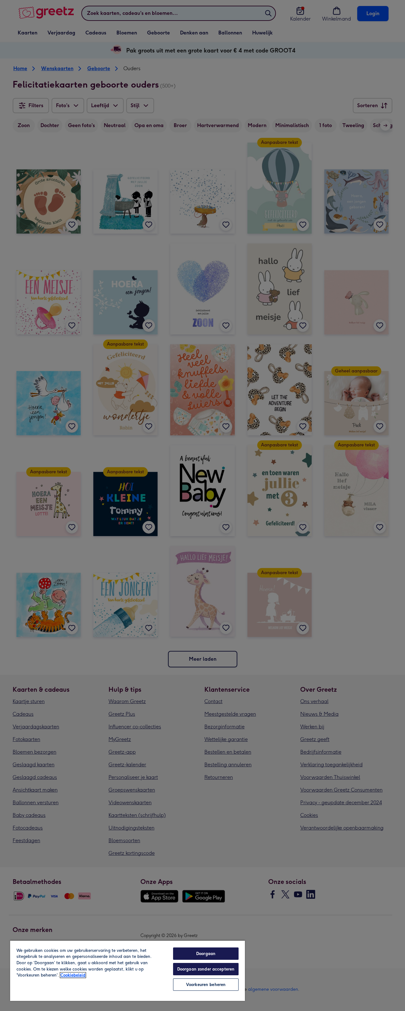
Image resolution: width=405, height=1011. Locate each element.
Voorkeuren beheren (206, 984)
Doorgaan (205, 953)
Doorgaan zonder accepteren (205, 969)
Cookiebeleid (72, 975)
